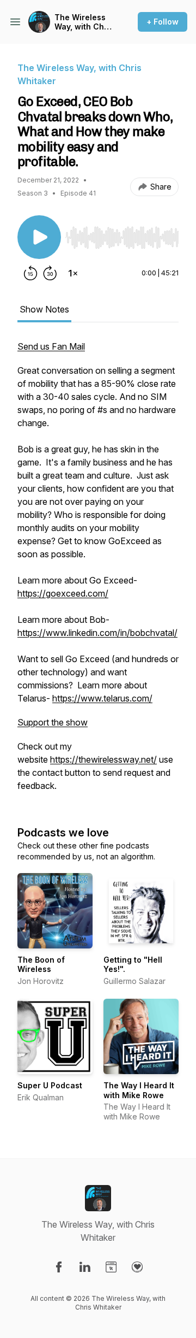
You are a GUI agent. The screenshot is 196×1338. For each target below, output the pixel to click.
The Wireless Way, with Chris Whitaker (84, 22)
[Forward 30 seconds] (50, 273)
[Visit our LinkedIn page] (84, 1267)
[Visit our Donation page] (137, 1267)
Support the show (52, 722)
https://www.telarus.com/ (102, 698)
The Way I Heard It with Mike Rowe (138, 1090)
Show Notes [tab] (44, 309)
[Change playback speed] (73, 273)
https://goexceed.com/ (62, 593)
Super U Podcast (49, 1085)
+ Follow (162, 21)
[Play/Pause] (39, 237)
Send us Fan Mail (51, 346)
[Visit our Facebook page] (58, 1267)
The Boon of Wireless (41, 964)
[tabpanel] (98, 571)
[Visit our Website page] (111, 1267)
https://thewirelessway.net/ (103, 759)
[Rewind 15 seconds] (30, 273)
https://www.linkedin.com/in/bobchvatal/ (97, 632)
